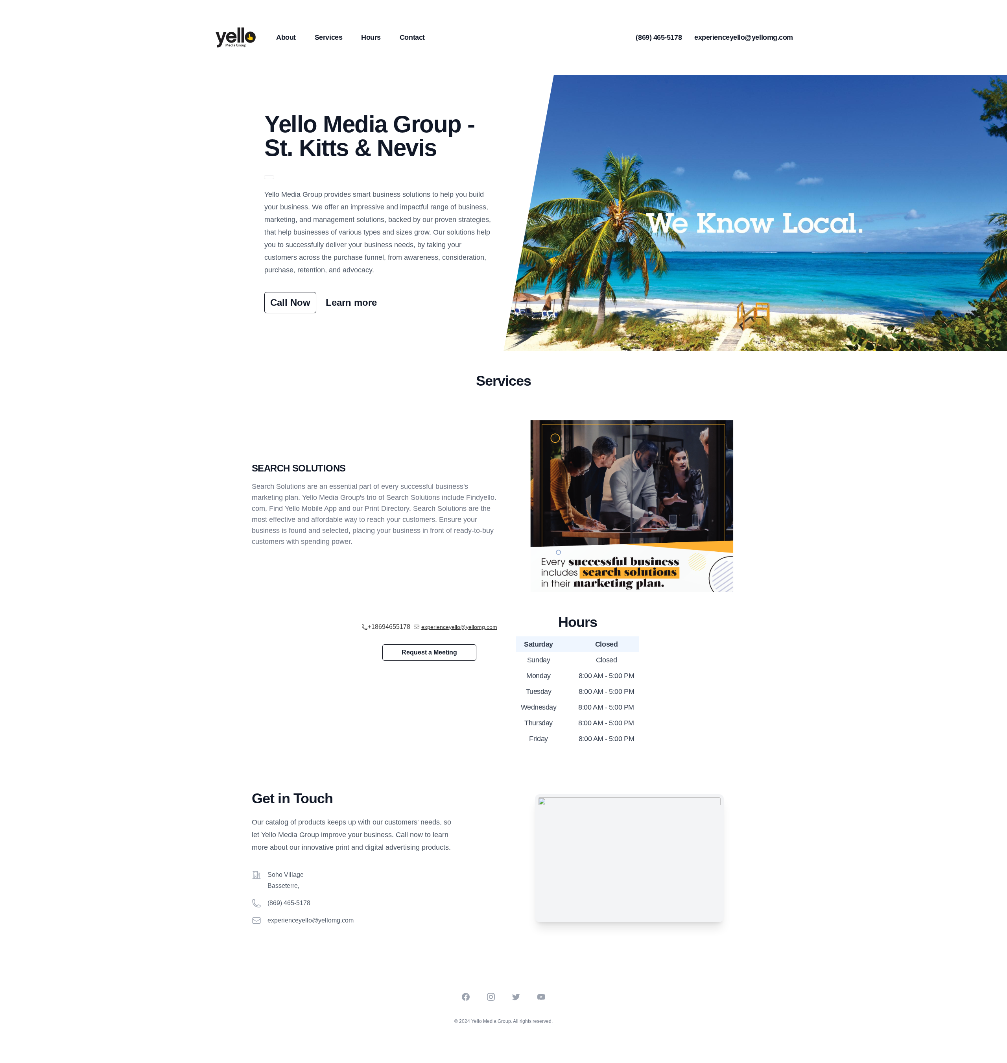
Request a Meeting (429, 652)
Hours (371, 37)
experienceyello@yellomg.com (743, 37)
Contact (412, 37)
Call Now (290, 302)
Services (328, 37)
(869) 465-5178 (659, 37)
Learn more (351, 302)
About (286, 37)
